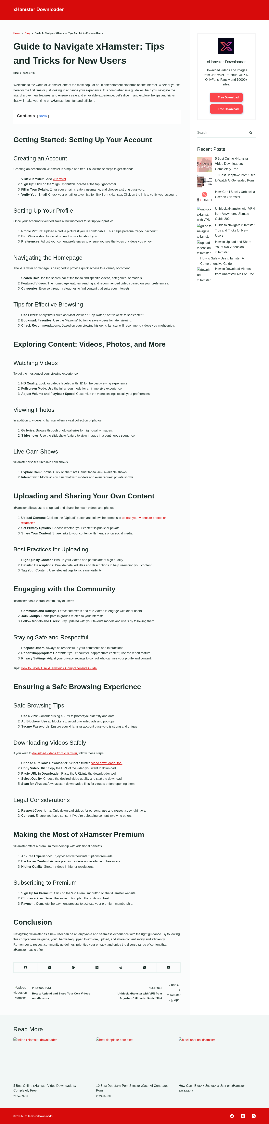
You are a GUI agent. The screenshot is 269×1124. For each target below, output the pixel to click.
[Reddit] (121, 968)
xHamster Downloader (226, 62)
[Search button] (251, 133)
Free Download (228, 97)
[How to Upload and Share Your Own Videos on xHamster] (204, 247)
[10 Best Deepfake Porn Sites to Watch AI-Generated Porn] (204, 181)
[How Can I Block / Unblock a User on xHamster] (204, 197)
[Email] (169, 968)
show (43, 116)
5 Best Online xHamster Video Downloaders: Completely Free (231, 164)
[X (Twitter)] (49, 968)
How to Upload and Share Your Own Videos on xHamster (233, 247)
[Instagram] (254, 1116)
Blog (16, 73)
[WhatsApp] (145, 968)
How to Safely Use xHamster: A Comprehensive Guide (59, 668)
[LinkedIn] (97, 968)
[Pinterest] (73, 968)
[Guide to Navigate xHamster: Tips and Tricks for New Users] (204, 231)
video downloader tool (106, 763)
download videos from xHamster (54, 753)
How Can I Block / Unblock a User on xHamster (212, 1085)
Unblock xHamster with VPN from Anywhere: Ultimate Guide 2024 (235, 214)
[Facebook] (25, 968)
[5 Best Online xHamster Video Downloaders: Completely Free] (204, 164)
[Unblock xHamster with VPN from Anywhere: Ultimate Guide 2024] (204, 214)
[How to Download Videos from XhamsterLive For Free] (204, 274)
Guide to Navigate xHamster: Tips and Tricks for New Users (235, 230)
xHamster (59, 179)
